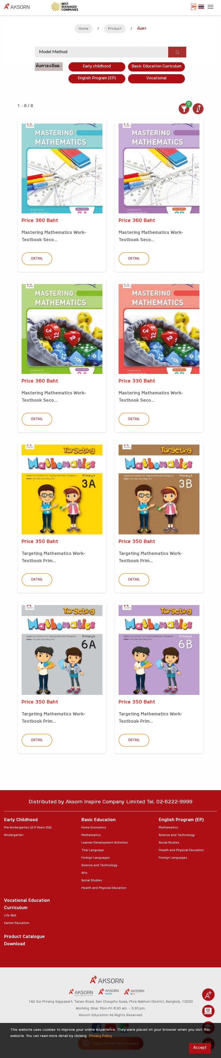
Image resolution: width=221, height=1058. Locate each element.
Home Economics (93, 828)
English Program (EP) (97, 78)
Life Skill (10, 915)
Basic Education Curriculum (156, 67)
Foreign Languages (95, 858)
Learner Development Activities (104, 843)
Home (83, 29)
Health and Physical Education (103, 888)
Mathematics (91, 835)
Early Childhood (21, 820)
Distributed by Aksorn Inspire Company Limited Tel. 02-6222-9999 (110, 802)
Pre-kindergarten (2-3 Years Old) (27, 828)
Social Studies (91, 880)
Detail (37, 259)
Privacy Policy (100, 1036)
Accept (199, 1048)
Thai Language (92, 850)
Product (115, 29)
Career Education (16, 923)
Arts (84, 873)
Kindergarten (13, 835)
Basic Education (98, 820)
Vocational (156, 78)
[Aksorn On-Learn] (208, 1011)
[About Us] (208, 994)
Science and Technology (99, 865)
